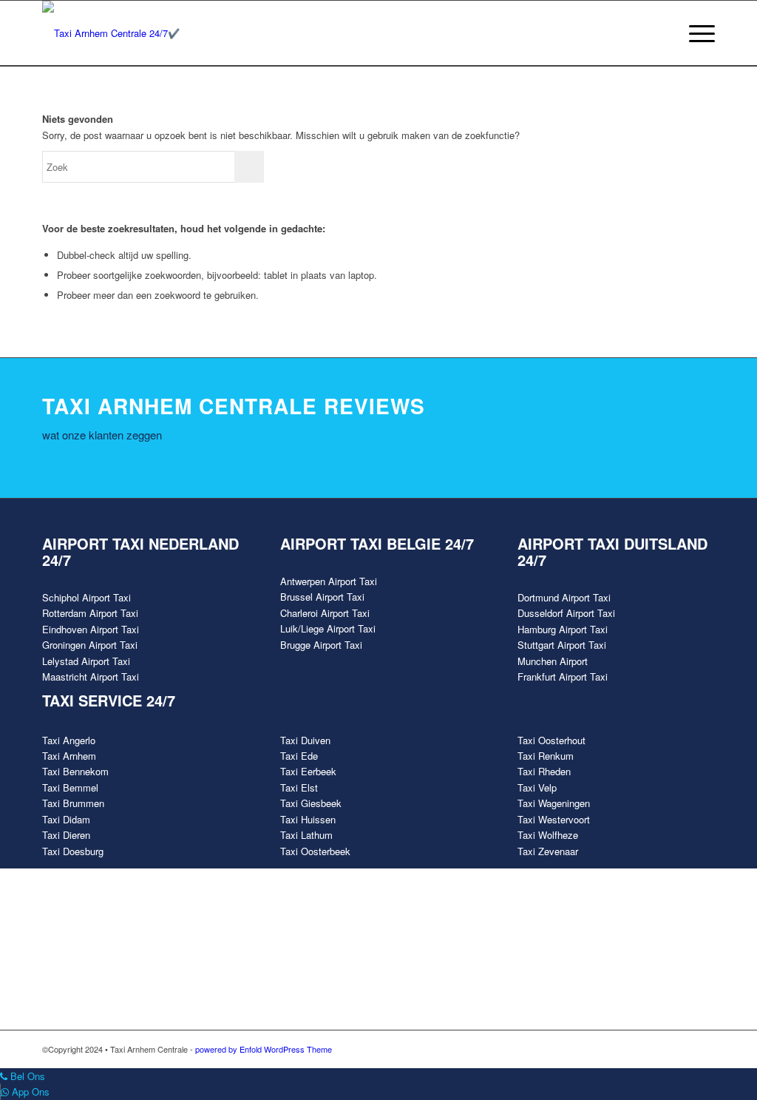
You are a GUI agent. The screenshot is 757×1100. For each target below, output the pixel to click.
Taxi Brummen (73, 803)
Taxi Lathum (306, 835)
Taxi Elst (299, 787)
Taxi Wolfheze (547, 835)
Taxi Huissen (308, 819)
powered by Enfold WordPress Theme (263, 1049)
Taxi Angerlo (68, 740)
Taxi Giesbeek (311, 803)
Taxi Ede (299, 756)
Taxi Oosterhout (551, 740)
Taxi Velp (537, 787)
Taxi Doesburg (72, 851)
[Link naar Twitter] (637, 1049)
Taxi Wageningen (553, 803)
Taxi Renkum (545, 756)
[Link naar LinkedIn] (704, 1049)
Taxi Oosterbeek (315, 851)
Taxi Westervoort (553, 819)
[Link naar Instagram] (682, 1049)
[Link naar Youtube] (659, 1049)
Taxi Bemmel (70, 787)
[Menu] (697, 33)
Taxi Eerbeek (308, 771)
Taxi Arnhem (69, 756)
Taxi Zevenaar (547, 851)
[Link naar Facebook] (615, 1049)
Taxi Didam (66, 819)
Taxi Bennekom (75, 771)
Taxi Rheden (544, 771)
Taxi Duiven (305, 740)
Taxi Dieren (66, 835)
